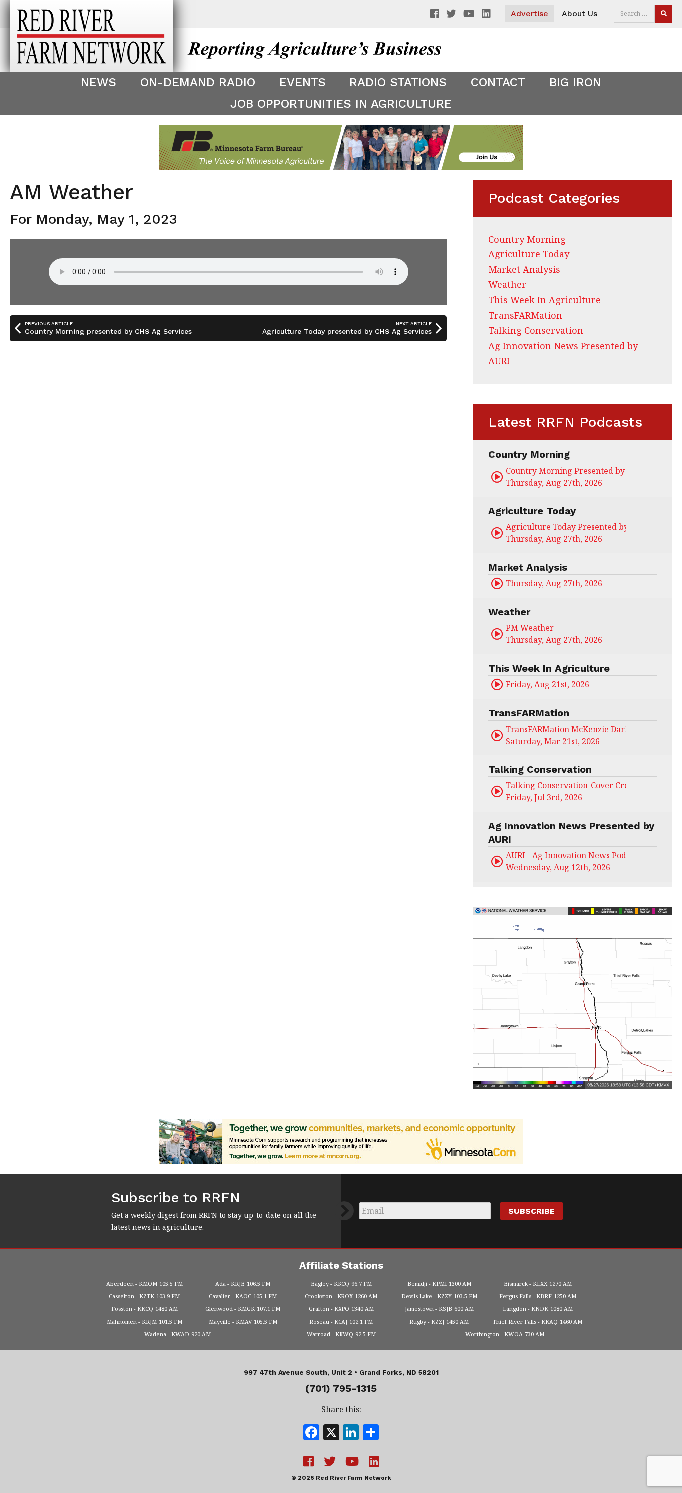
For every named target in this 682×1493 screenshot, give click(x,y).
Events (302, 82)
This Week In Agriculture (544, 300)
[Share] (371, 1433)
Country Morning (527, 239)
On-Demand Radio (197, 82)
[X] (331, 1433)
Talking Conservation (535, 330)
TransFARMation (525, 315)
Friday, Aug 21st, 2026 (547, 684)
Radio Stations (398, 82)
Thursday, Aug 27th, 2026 (566, 476)
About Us (579, 13)
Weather (507, 284)
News (98, 82)
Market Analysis (524, 269)
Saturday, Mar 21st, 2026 (566, 735)
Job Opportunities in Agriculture (341, 104)
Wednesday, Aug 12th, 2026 (566, 861)
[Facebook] (311, 1433)
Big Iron (575, 82)
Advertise (529, 13)
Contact (498, 82)
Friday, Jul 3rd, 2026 (566, 791)
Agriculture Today (528, 254)
